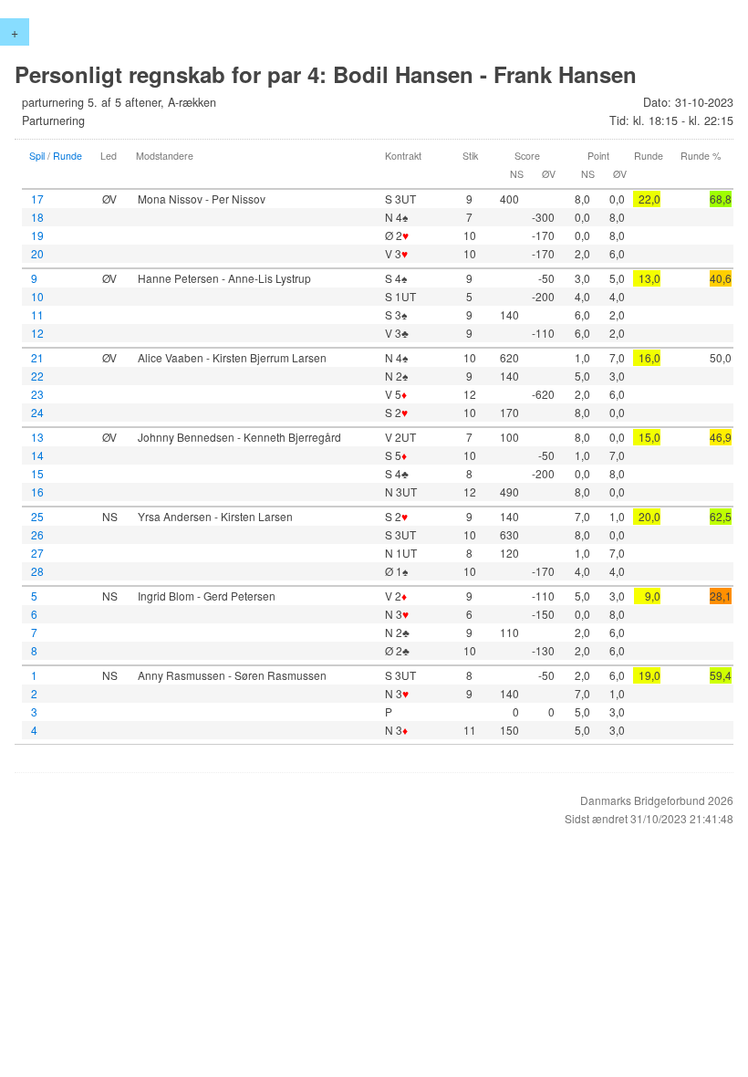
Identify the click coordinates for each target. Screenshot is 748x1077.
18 (37, 217)
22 (37, 375)
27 (37, 552)
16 (37, 491)
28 (37, 571)
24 (37, 412)
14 (37, 455)
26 (37, 534)
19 (37, 235)
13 (37, 436)
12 (37, 332)
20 (37, 253)
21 (37, 357)
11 (37, 314)
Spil (37, 155)
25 (37, 516)
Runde (67, 155)
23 (37, 394)
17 (37, 198)
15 (37, 473)
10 (37, 296)
